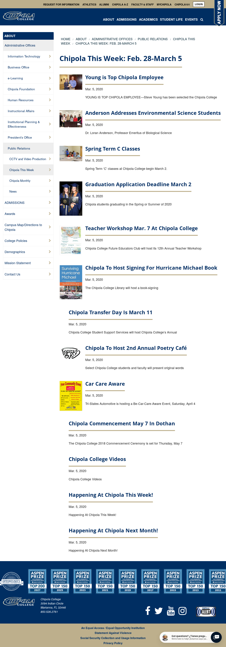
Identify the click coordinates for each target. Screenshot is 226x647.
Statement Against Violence (113, 633)
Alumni (104, 4)
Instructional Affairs (21, 111)
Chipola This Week (21, 170)
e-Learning (15, 78)
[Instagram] (182, 610)
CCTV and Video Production (27, 159)
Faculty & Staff (142, 4)
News (13, 191)
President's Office (20, 137)
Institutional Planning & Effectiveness (24, 124)
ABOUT (108, 19)
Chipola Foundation (21, 89)
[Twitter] (159, 610)
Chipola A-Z (120, 4)
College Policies (16, 240)
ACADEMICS (148, 19)
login (199, 4)
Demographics (15, 251)
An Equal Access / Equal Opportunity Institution (113, 628)
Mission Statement (18, 262)
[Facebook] (148, 610)
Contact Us (12, 274)
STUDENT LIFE (171, 19)
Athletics (89, 4)
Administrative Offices (20, 45)
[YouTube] (170, 610)
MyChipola (164, 4)
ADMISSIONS (127, 19)
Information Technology (24, 56)
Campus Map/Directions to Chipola (23, 227)
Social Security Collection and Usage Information (113, 638)
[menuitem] (198, 4)
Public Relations (19, 148)
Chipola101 (182, 4)
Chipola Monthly (19, 180)
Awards (10, 213)
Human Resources (21, 100)
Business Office (18, 67)
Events (191, 19)
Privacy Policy (113, 643)
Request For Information (61, 4)
